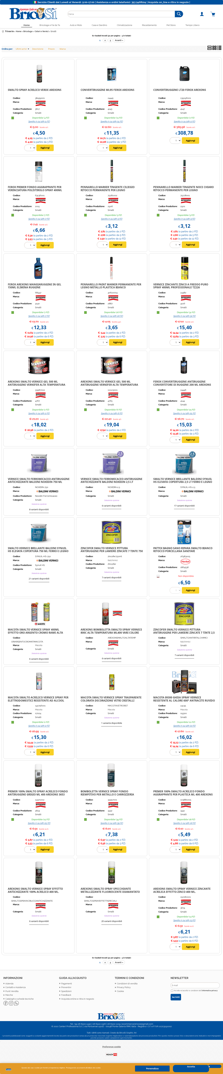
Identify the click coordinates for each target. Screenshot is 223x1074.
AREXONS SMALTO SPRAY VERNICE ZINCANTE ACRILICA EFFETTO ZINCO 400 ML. (182, 890)
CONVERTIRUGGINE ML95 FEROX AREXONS (107, 90)
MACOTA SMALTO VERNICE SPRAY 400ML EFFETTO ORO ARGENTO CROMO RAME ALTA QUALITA (35, 632)
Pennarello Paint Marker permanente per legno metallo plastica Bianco (111, 286)
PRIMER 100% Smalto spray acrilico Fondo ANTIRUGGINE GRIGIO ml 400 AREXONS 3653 (38, 793)
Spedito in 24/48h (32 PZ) (184, 316)
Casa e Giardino (99, 25)
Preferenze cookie (111, 1047)
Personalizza (152, 1068)
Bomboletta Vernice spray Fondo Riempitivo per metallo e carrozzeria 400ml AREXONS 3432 (107, 794)
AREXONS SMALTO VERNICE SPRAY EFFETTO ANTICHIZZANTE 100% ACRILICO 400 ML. (35, 890)
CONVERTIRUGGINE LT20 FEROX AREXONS (179, 90)
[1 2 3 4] (30, 148)
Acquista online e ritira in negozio (77, 999)
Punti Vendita (11, 991)
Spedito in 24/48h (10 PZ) (184, 726)
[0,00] (215, 14)
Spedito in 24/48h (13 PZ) (184, 920)
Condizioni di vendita (127, 983)
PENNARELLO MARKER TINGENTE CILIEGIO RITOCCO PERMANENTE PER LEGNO (108, 188)
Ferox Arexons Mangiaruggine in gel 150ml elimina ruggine (34, 286)
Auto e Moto (76, 25)
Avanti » (119, 40)
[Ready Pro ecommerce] (111, 1054)
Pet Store (171, 25)
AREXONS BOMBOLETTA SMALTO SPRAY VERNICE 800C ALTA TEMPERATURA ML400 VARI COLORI (111, 631)
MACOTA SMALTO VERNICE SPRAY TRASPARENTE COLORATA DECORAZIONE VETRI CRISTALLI (111, 699)
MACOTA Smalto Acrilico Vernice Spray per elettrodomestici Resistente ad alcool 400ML (38, 700)
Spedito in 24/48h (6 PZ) (111, 413)
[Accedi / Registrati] (204, 14)
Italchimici (113, 560)
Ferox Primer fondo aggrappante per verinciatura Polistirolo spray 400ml (35, 188)
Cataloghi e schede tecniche (19, 999)
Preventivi (66, 987)
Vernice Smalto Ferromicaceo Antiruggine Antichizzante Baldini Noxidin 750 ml (39, 480)
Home (27, 25)
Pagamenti (66, 983)
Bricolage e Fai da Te (50, 25)
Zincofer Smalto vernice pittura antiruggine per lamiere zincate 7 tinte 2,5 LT (184, 632)
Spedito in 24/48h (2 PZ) (184, 121)
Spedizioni (66, 991)
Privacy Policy (124, 987)
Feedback (66, 995)
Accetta (191, 1066)
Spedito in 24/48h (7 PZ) (39, 219)
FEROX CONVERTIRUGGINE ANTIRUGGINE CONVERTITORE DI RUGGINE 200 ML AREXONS (182, 383)
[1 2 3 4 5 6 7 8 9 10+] (103, 148)
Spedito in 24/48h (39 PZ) (111, 823)
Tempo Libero (192, 25)
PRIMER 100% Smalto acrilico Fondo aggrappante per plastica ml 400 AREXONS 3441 (183, 794)
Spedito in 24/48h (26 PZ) (111, 316)
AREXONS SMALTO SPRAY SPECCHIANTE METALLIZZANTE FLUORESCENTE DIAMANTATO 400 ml (110, 892)
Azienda (9, 983)
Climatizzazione (124, 25)
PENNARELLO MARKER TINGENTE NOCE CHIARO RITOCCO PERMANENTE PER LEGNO (183, 188)
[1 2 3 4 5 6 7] (30, 245)
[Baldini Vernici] (47, 492)
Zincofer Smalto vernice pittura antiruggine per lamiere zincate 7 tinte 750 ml (112, 551)
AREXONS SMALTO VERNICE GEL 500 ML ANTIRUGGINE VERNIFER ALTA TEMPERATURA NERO (109, 384)
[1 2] (176, 141)
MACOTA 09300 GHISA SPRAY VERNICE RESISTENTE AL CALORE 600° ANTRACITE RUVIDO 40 (184, 700)
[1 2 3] (103, 245)
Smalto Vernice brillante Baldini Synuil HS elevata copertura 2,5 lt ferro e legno (182, 480)
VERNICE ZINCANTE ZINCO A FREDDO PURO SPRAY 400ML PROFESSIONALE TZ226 (180, 286)
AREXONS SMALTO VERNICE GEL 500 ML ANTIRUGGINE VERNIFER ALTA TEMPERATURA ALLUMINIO (36, 384)
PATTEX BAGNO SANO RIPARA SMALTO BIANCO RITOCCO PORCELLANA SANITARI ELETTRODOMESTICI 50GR (182, 551)
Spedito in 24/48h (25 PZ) (184, 413)
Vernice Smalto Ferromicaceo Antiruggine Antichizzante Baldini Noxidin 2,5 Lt (111, 480)
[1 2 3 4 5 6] (103, 436)
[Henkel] (185, 563)
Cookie (8, 1070)
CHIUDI (214, 1066)
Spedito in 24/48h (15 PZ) (111, 121)
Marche (9, 995)
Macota (38, 645)
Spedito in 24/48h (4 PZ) (39, 121)
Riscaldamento (149, 25)
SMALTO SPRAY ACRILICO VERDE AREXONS (34, 90)
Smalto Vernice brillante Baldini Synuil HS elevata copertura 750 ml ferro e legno (38, 549)
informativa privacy (210, 990)
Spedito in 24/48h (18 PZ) (184, 823)
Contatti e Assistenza (15, 987)
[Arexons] (40, 105)
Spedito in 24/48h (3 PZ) (111, 219)
